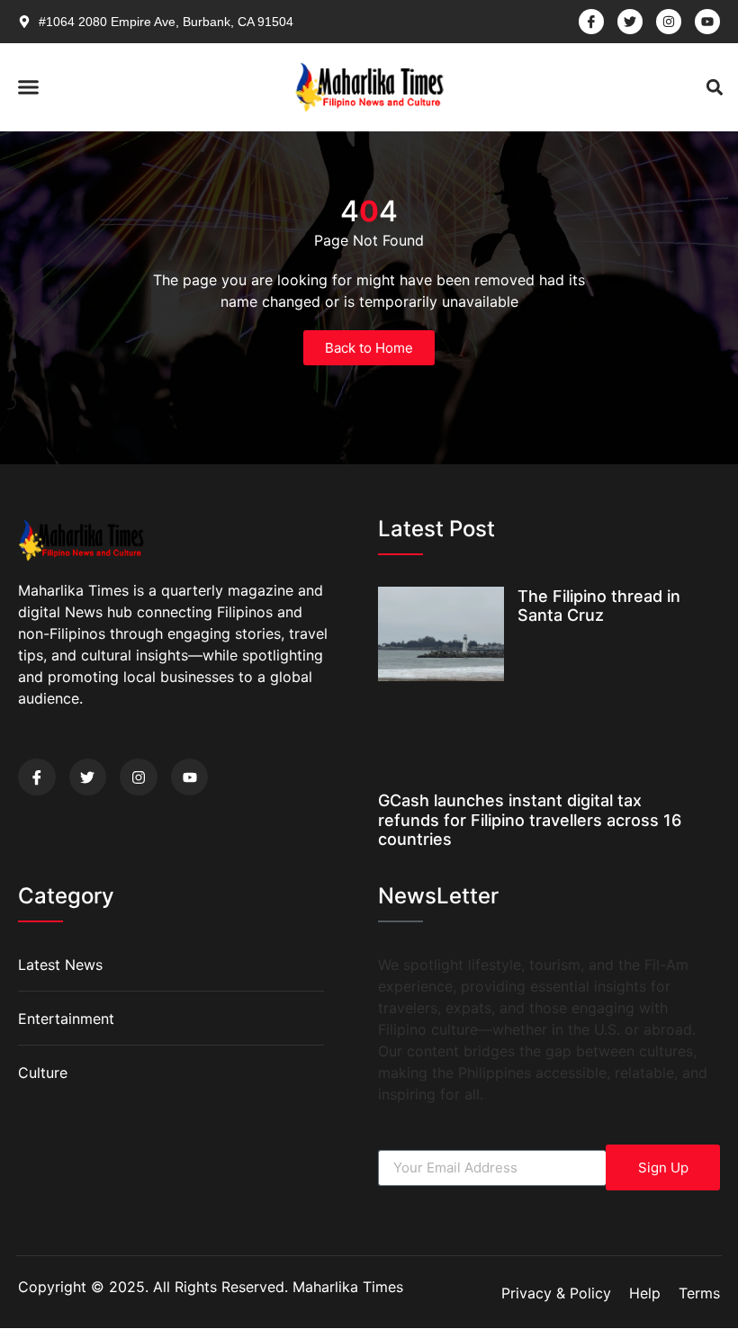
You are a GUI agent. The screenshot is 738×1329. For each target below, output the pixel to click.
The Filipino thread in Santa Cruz (599, 606)
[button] (29, 87)
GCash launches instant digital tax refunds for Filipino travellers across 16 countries (529, 820)
